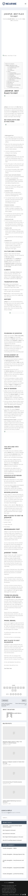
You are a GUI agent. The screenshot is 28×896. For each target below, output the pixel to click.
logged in (9, 812)
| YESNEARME (11, 882)
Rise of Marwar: (11, 75)
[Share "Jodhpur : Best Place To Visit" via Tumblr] (12, 687)
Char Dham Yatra (8, 668)
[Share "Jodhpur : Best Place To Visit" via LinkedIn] (18, 687)
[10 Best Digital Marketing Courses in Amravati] (14, 792)
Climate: (10, 69)
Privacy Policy (5, 894)
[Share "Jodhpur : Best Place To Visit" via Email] (12, 690)
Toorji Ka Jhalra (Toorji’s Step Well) (14, 84)
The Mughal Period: (12, 76)
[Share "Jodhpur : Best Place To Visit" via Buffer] (20, 687)
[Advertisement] (14, 39)
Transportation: (11, 70)
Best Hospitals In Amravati (9, 830)
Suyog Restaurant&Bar (18, 867)
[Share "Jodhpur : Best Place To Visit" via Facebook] (4, 687)
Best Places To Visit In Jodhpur (13, 81)
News (24, 19)
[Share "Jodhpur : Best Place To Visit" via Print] (15, 690)
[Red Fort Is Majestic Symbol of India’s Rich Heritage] (14, 753)
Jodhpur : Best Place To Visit (11, 65)
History (9, 71)
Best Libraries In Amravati (9, 833)
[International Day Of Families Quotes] (14, 773)
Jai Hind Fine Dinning (18, 873)
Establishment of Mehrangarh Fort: (15, 73)
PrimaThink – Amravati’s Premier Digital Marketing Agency (12, 826)
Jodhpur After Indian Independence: (15, 78)
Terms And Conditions (14, 894)
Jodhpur (9, 642)
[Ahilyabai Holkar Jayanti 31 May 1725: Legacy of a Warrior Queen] (14, 733)
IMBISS (15, 848)
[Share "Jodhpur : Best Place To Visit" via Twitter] (7, 687)
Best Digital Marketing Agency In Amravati (13, 837)
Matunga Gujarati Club (18, 854)
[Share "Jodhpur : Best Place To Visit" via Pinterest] (15, 687)
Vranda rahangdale (7, 848)
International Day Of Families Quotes (12, 782)
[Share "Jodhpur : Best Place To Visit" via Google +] (10, 687)
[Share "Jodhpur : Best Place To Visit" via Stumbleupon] (23, 687)
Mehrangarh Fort (11, 82)
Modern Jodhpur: (12, 79)
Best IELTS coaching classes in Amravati (12, 840)
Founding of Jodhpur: (12, 72)
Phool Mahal (10, 86)
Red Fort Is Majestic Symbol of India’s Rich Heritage (13, 762)
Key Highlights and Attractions (14, 66)
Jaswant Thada (10, 83)
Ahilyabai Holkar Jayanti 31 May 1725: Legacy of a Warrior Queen (12, 742)
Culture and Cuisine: (12, 67)
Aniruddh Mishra (11, 19)
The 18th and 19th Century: (14, 77)
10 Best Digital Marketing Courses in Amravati (12, 801)
